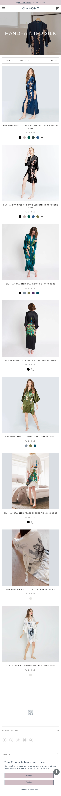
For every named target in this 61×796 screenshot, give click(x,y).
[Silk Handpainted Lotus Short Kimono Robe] (30, 634)
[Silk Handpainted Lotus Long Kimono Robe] (30, 557)
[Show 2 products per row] (56, 60)
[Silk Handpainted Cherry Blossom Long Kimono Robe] (30, 94)
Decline (29, 782)
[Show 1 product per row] (51, 60)
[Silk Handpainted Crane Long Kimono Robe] (30, 252)
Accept (29, 775)
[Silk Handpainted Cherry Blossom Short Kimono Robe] (30, 173)
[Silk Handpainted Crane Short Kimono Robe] (30, 405)
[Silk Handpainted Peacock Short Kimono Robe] (30, 481)
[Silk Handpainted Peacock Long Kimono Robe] (30, 328)
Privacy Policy (42, 768)
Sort (21, 60)
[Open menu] (6, 8)
